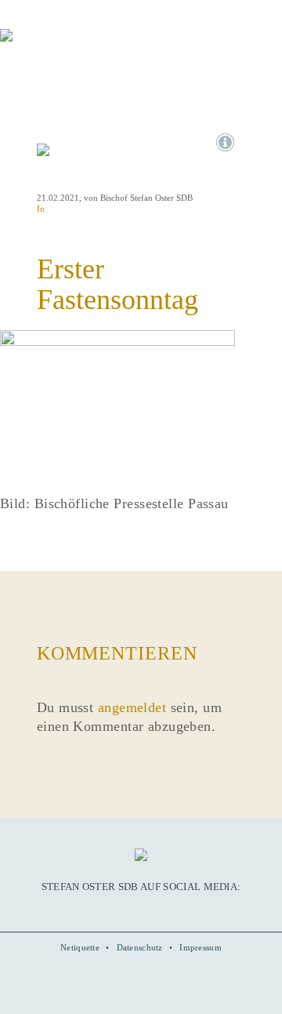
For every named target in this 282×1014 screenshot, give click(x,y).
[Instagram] (141, 910)
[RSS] (174, 910)
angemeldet (132, 707)
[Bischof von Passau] (94, 46)
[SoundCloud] (157, 910)
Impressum (200, 947)
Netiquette (79, 947)
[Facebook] (106, 910)
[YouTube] (123, 910)
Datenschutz (140, 947)
